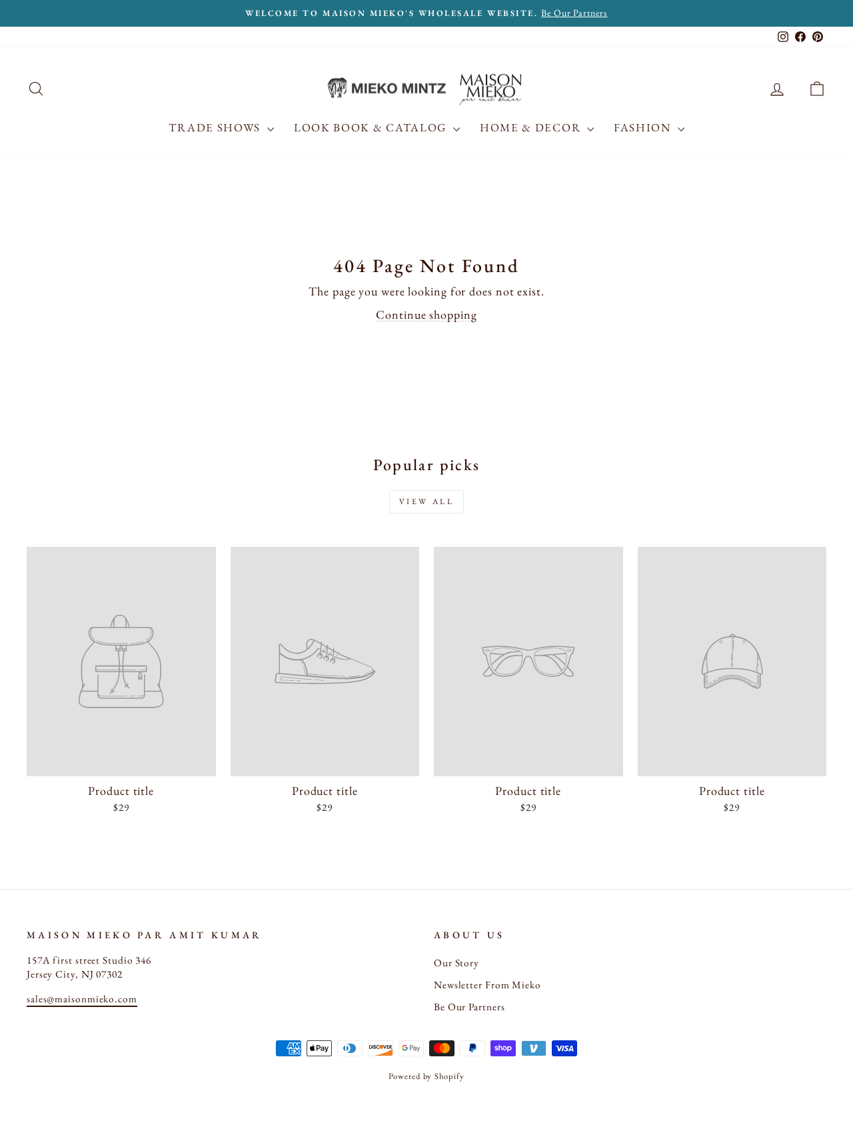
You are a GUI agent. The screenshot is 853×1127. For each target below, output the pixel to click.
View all (426, 501)
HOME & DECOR (532, 127)
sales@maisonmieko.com (82, 999)
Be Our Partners (469, 1007)
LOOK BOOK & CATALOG (372, 127)
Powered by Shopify (426, 1076)
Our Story (456, 963)
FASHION (644, 127)
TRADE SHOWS (216, 127)
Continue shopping (426, 314)
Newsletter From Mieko (487, 985)
